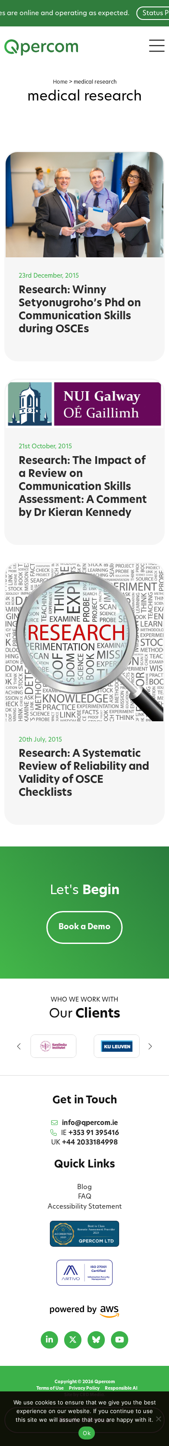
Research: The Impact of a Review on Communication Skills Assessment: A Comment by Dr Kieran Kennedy (83, 487)
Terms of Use (50, 1388)
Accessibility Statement (85, 1207)
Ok (87, 1433)
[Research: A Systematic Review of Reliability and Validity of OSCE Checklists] (85, 643)
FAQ (84, 1197)
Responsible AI (121, 1388)
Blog (84, 1187)
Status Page (143, 13)
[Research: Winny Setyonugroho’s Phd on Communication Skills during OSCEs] (85, 204)
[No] (158, 1418)
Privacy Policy (84, 1388)
